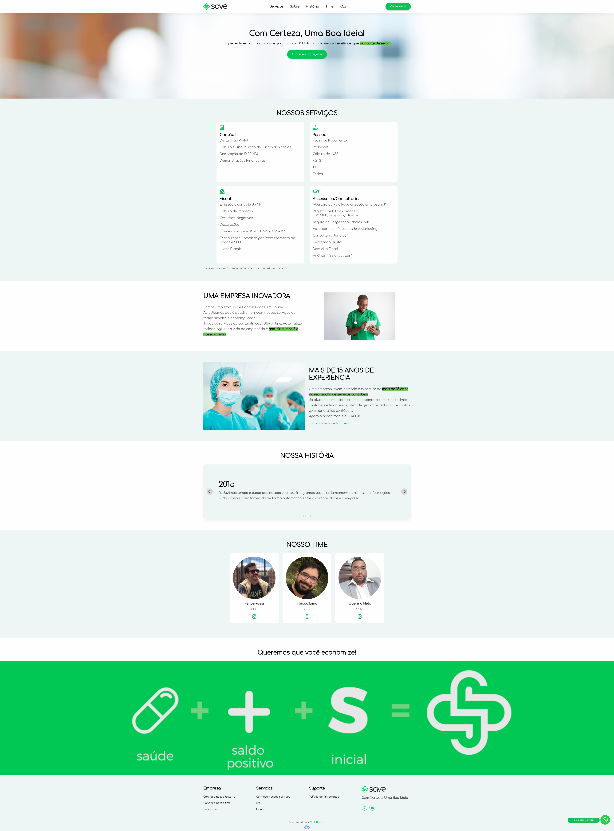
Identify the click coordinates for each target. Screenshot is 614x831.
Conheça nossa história (219, 796)
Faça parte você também (329, 423)
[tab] (303, 516)
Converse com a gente (307, 54)
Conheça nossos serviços (273, 796)
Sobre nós (210, 809)
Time (329, 6)
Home (260, 809)
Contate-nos (398, 6)
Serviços (276, 6)
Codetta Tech (318, 822)
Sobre (294, 6)
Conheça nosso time (217, 803)
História (312, 6)
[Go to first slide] (404, 491)
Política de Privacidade (324, 796)
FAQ (343, 6)
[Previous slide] (210, 491)
